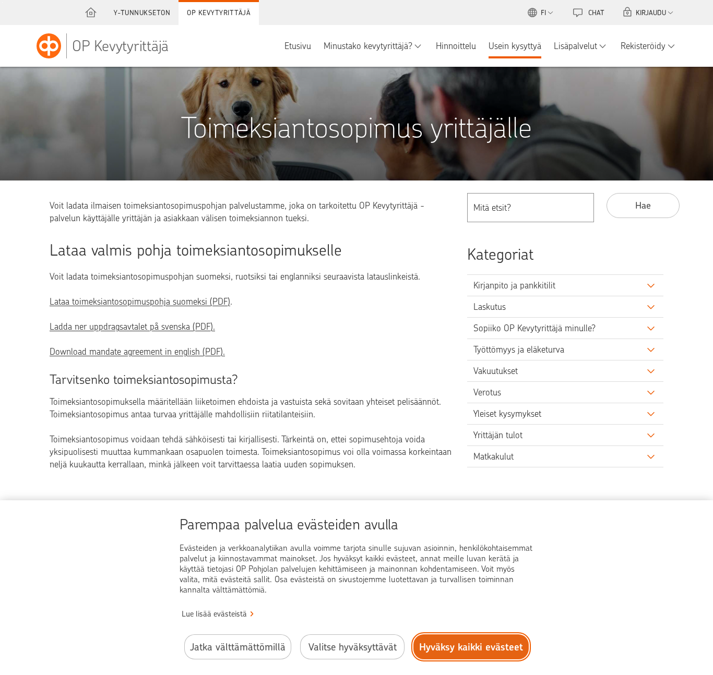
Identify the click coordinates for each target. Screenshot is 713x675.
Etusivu (297, 46)
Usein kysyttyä (515, 46)
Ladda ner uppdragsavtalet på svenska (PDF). (132, 326)
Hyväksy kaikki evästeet (471, 647)
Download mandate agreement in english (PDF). (137, 351)
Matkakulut (493, 456)
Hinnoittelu (456, 46)
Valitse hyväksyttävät (352, 647)
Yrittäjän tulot (497, 435)
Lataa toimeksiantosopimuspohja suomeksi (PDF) (140, 301)
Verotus (487, 392)
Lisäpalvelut (575, 46)
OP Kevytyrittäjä (219, 12)
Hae (643, 205)
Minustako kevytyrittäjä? (368, 46)
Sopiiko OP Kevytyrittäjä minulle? (534, 328)
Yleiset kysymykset (507, 413)
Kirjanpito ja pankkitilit (514, 285)
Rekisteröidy (643, 46)
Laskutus (489, 307)
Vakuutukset (495, 371)
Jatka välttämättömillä (238, 647)
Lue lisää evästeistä (214, 614)
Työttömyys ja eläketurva (518, 349)
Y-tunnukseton (142, 12)
